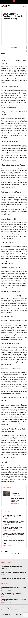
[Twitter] (15, 554)
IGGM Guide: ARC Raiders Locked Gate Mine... (17, 492)
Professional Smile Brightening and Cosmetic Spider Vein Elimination (12, 516)
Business (4, 545)
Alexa (15, 47)
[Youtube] (19, 554)
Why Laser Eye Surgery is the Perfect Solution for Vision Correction (12, 527)
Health (4, 518)
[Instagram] (6, 554)
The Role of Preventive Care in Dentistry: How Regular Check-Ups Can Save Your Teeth (13, 542)
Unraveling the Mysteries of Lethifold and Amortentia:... (17, 500)
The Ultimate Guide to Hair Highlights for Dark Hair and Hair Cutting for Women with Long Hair (13, 534)
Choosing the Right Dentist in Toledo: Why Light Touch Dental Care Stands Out (13, 521)
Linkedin (16, 614)
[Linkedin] (9, 554)
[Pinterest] (12, 554)
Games (3, 53)
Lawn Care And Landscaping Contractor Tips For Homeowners (13, 588)
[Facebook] (2, 554)
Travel (2, 581)
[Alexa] (12, 47)
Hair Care (5, 537)
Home (2, 590)
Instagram (7, 614)
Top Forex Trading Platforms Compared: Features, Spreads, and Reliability (11, 594)
